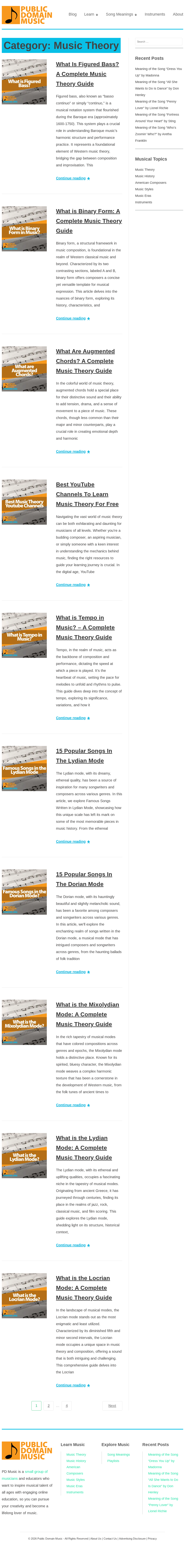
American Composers (150, 182)
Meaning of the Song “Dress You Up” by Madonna (163, 1461)
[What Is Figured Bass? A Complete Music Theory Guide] (24, 81)
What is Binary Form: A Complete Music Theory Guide (89, 221)
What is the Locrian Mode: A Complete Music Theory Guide (84, 1288)
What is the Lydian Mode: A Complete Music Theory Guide (84, 1148)
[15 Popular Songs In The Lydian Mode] (24, 768)
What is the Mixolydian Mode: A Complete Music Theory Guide (87, 1014)
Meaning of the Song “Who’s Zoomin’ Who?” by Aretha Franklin (155, 134)
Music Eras (143, 196)
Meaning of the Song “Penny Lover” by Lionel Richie (163, 1505)
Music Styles (144, 189)
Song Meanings (119, 14)
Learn (89, 14)
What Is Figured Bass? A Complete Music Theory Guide (87, 74)
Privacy (152, 1538)
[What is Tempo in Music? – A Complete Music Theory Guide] (24, 635)
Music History (145, 176)
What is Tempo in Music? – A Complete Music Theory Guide (85, 627)
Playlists (113, 1461)
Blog (73, 14)
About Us (95, 1538)
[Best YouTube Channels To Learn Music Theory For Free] (24, 502)
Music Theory (145, 169)
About (178, 14)
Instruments (155, 14)
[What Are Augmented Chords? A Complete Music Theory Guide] (24, 368)
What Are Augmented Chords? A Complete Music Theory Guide (85, 361)
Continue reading (71, 178)
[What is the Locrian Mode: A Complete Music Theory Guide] (24, 1295)
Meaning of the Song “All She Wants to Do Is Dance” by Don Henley (157, 88)
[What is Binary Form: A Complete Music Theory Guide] (24, 228)
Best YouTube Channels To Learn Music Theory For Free (87, 494)
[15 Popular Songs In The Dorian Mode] (24, 891)
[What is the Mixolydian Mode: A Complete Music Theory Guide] (24, 1022)
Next (112, 1406)
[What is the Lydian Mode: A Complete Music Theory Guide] (24, 1155)
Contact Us (110, 1538)
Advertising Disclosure (132, 1538)
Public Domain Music (50, 1538)
